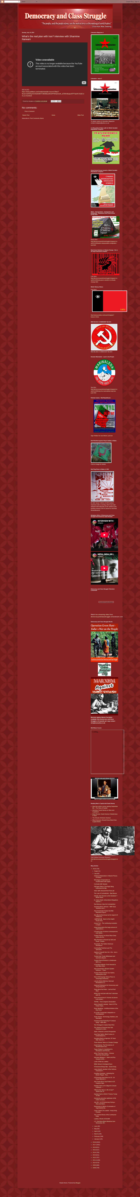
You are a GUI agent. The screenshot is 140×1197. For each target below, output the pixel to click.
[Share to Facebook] (58, 101)
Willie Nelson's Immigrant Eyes (103, 1064)
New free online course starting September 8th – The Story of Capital (105, 807)
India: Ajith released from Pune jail (104, 891)
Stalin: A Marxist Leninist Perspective (105, 1031)
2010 (94, 1162)
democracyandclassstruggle (100, 617)
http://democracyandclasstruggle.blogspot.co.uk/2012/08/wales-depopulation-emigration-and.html (104, 243)
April (95, 1131)
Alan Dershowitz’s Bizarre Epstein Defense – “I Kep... (104, 969)
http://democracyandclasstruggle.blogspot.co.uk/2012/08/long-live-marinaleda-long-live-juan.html (104, 391)
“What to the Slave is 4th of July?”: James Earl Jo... (104, 1090)
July (95, 873)
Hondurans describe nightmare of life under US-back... (105, 1099)
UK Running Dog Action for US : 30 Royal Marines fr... (104, 1078)
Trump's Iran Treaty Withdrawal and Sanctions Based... (104, 957)
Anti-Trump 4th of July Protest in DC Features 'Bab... (104, 1082)
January (96, 1139)
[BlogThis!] (54, 101)
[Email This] (52, 101)
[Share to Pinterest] (60, 101)
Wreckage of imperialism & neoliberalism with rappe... (102, 880)
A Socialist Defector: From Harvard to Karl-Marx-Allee (105, 965)
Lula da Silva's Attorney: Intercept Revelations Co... (104, 981)
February (97, 1136)
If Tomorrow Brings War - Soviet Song (105, 1067)
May (95, 1129)
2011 (94, 1160)
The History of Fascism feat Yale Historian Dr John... (103, 1028)
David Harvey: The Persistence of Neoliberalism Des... (104, 1045)
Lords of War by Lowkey (101, 1061)
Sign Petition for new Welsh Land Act (102, 436)
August (96, 871)
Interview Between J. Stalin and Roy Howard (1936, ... (104, 1058)
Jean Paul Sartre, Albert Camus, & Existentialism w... (104, 1035)
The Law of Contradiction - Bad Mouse (105, 893)
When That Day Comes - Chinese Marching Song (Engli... (104, 1054)
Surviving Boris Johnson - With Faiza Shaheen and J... (105, 907)
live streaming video (102, 614)
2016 (94, 1147)
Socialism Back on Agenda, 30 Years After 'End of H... (105, 1039)
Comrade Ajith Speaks (100, 884)
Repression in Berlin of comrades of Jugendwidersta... (104, 1107)
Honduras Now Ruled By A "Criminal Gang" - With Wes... (105, 1021)
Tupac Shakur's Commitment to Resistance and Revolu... (103, 1050)
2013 (94, 1155)
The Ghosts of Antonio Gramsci (101, 818)
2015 (94, 1150)
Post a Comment (29, 111)
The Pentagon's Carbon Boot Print (104, 1025)
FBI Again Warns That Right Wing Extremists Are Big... (104, 887)
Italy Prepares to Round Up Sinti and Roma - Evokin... (105, 940)
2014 (94, 1152)
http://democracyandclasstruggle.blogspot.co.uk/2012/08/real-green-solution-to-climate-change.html (104, 280)
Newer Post (25, 115)
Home (53, 115)
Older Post (80, 115)
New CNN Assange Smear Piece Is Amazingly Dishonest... (104, 977)
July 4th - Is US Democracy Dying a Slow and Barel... (104, 1103)
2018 (94, 1142)
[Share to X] (56, 101)
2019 (94, 869)
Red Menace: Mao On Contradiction (104, 904)
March (96, 1134)
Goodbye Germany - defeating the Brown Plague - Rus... (104, 1074)
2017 (94, 1144)
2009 (94, 1165)
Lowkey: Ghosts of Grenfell (102, 1119)
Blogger (78, 1183)
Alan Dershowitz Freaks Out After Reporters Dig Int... (104, 911)
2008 (94, 1168)
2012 (94, 1157)
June (96, 1126)
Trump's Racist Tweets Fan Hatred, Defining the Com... (104, 973)
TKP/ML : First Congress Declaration (105, 1002)
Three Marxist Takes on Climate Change (106, 1042)
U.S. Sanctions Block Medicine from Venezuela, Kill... (104, 1122)
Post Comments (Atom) (37, 118)
